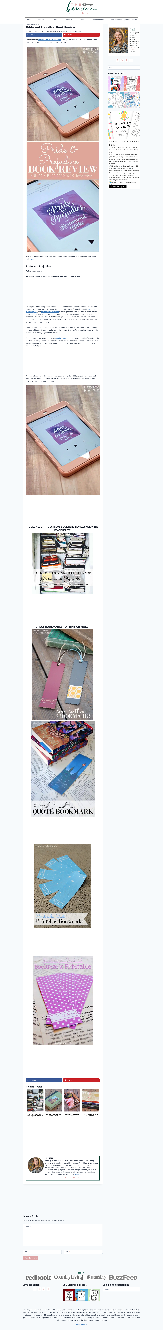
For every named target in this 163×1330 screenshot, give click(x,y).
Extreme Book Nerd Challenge (49, 40)
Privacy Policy (81, 1324)
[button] (97, 49)
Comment (28, 1226)
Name (27, 1252)
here (32, 259)
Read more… (79, 1174)
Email (67, 1252)
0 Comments (77, 31)
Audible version (62, 338)
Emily (29, 31)
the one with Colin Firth (50, 312)
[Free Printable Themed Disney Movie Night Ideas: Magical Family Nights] (116, 100)
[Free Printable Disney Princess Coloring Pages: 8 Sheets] (132, 83)
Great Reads (35, 24)
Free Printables (98, 20)
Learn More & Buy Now (118, 187)
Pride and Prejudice (38, 266)
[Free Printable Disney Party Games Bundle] (132, 100)
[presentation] (69, 1295)
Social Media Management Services (123, 20)
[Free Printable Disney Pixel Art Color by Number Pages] (116, 83)
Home (28, 20)
